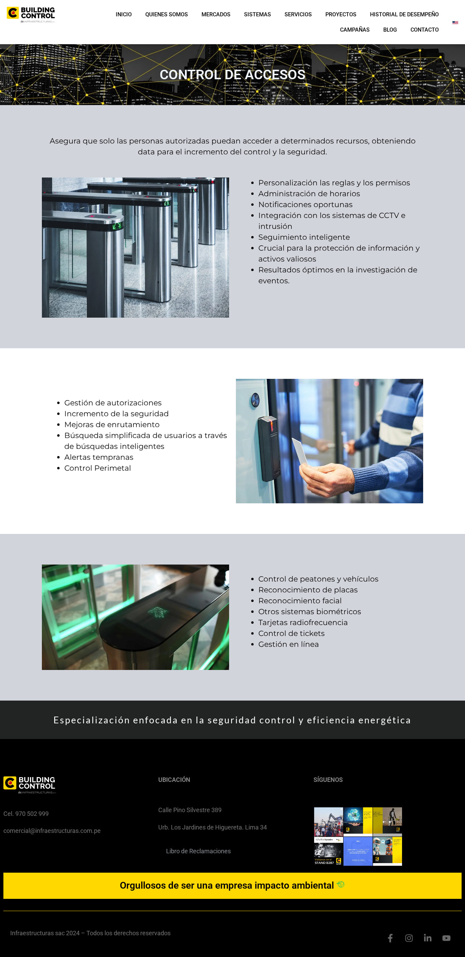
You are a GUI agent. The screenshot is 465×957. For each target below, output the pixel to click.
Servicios (298, 14)
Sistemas (257, 14)
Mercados (216, 14)
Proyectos (340, 14)
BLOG (390, 30)
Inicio (124, 14)
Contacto (425, 30)
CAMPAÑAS (355, 30)
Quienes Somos (166, 14)
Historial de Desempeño (404, 14)
